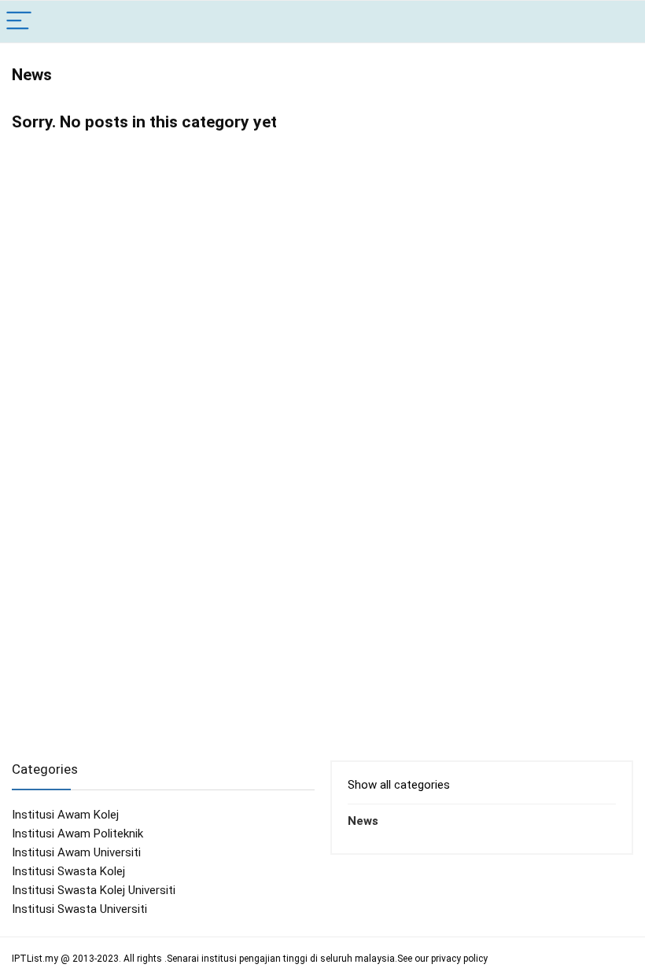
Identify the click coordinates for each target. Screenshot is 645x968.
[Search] (620, 21)
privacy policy (459, 958)
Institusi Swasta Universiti (79, 909)
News (363, 821)
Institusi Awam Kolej (65, 815)
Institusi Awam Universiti (76, 852)
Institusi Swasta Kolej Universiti (93, 890)
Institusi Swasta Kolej (68, 871)
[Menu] (19, 21)
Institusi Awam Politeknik (77, 833)
